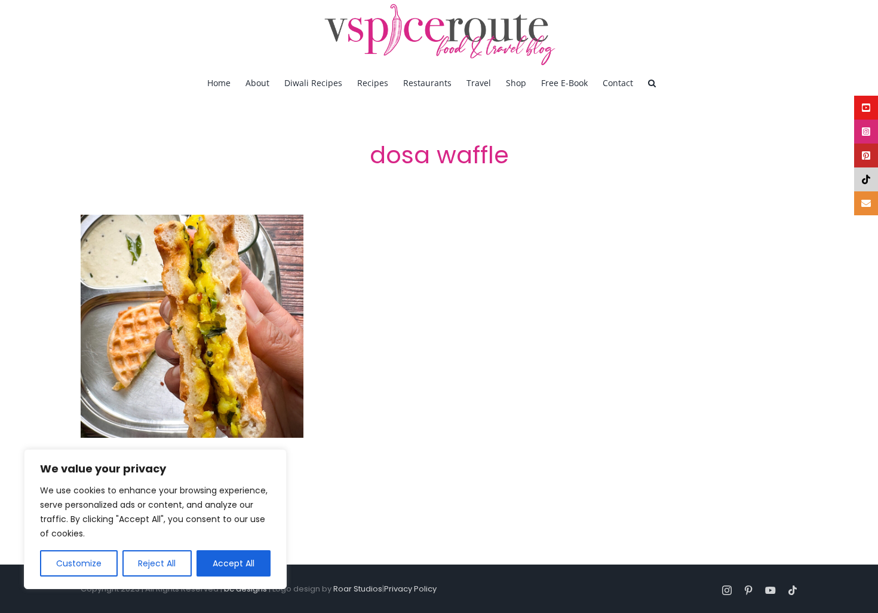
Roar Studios (357, 588)
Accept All (233, 563)
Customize (79, 563)
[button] (652, 82)
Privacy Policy (410, 588)
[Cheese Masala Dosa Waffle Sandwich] (192, 326)
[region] (155, 519)
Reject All (157, 563)
